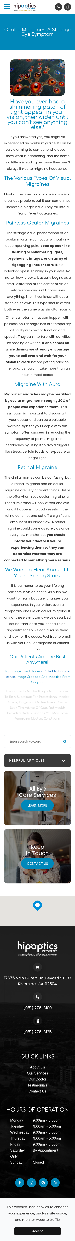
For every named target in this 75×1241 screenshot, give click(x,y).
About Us (37, 1067)
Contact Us (37, 863)
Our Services (37, 1073)
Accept (37, 1231)
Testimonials (37, 1085)
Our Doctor (37, 1079)
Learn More (37, 805)
